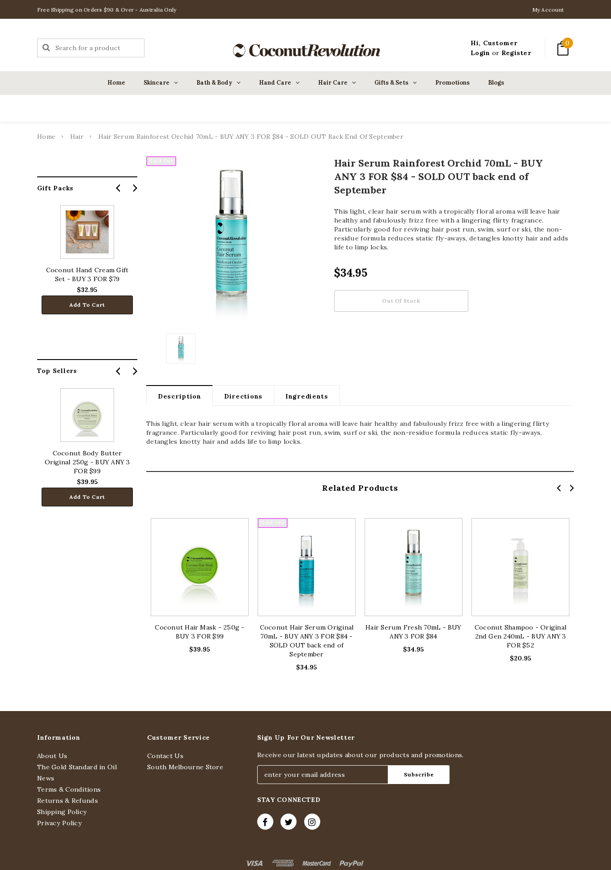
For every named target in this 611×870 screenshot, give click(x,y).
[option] (231, 241)
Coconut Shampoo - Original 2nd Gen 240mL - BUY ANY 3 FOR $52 (520, 636)
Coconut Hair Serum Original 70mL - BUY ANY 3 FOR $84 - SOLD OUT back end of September (306, 640)
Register (516, 53)
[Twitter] (288, 822)
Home (46, 137)
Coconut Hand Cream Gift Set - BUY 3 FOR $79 (87, 274)
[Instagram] (312, 822)
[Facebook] (265, 822)
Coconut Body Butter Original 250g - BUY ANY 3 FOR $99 (87, 462)
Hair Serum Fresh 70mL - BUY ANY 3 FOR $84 (413, 631)
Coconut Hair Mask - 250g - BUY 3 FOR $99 (199, 631)
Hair (77, 137)
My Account (548, 9)
